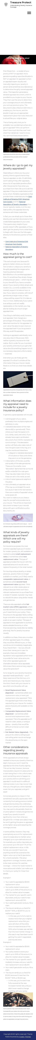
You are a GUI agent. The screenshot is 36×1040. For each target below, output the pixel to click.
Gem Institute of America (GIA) (16, 241)
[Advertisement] (18, 35)
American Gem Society (13, 244)
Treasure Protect (20, 2)
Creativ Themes (25, 1037)
